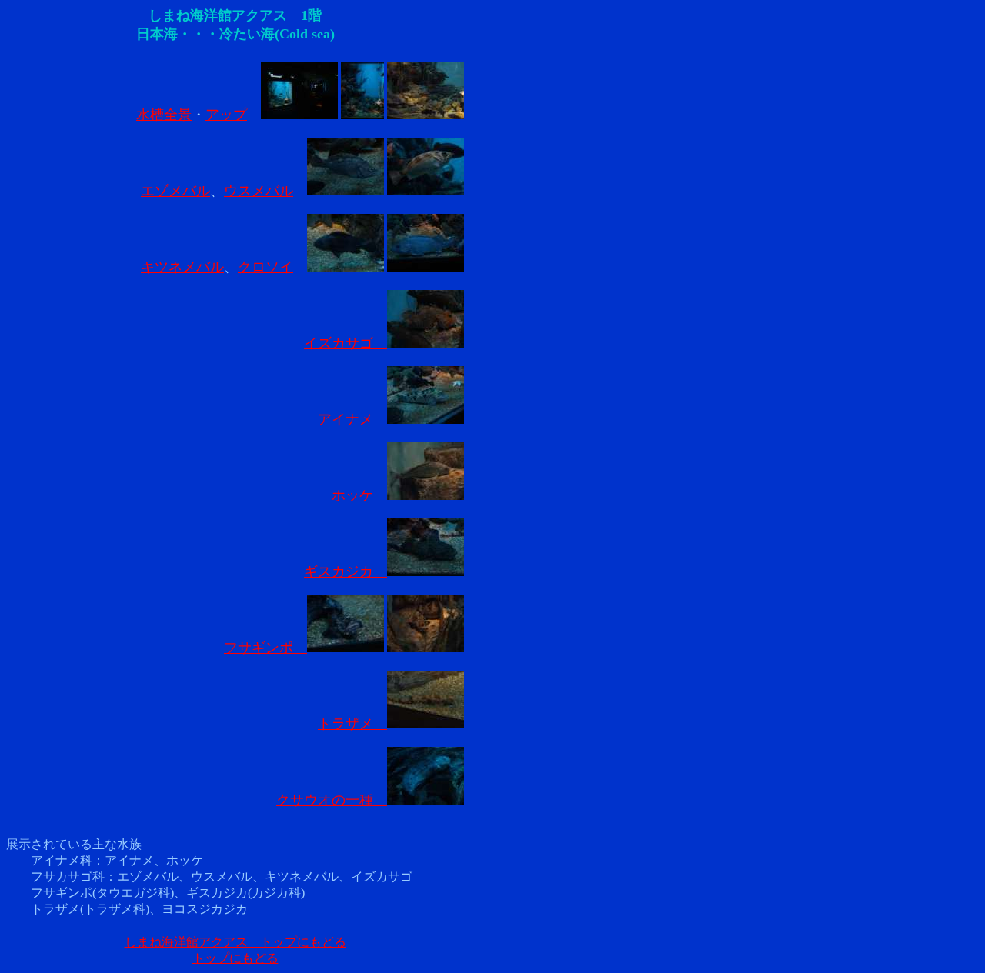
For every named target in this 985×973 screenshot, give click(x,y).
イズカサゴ (345, 343)
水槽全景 (164, 114)
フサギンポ (265, 647)
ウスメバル (258, 190)
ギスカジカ (345, 571)
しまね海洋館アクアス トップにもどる (235, 941)
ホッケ (359, 495)
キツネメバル (182, 267)
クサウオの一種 (331, 800)
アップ (226, 114)
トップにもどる (235, 958)
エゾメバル (175, 190)
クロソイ (265, 267)
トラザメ (352, 723)
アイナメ (352, 419)
